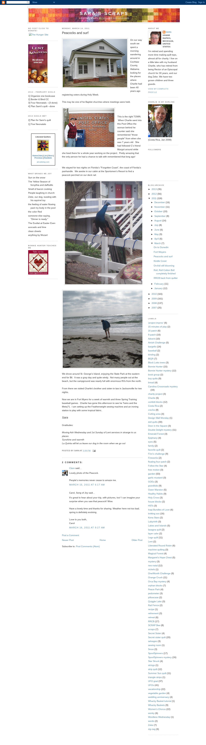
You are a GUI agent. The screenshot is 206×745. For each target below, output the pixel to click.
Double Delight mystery (160, 430)
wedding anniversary (158, 697)
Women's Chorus (157, 709)
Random (48, 158)
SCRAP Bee (154, 625)
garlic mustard (155, 477)
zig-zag (151, 729)
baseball (152, 350)
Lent (150, 541)
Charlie (151, 398)
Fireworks (153, 458)
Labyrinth (153, 521)
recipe (151, 609)
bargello (152, 346)
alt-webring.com (43, 162)
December (160, 202)
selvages (152, 641)
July (156, 225)
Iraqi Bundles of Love (159, 509)
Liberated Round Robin (160, 545)
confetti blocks (155, 402)
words (151, 721)
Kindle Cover (160, 261)
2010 (154, 294)
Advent (151, 338)
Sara (169, 32)
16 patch (152, 330)
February (159, 284)
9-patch (152, 334)
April (156, 238)
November (160, 207)
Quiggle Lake (155, 601)
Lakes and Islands (157, 525)
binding (151, 354)
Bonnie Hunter (155, 366)
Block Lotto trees (156, 362)
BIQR (151, 358)
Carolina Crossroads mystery (163, 386)
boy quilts (153, 378)
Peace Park (154, 589)
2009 (154, 298)
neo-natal (153, 565)
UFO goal (153, 681)
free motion (154, 469)
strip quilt (152, 669)
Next (50, 156)
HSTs (150, 505)
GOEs (151, 481)
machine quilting (156, 549)
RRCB (151, 621)
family (151, 445)
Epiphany (153, 438)
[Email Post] (93, 451)
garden (151, 473)
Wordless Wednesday (159, 717)
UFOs (151, 685)
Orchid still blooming (164, 265)
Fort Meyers (160, 252)
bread (151, 382)
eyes (150, 441)
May (156, 234)
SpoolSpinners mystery (160, 657)
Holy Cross (153, 497)
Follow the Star (155, 465)
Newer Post (68, 540)
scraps (151, 629)
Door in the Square (157, 425)
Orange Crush (155, 577)
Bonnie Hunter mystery (159, 370)
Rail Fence (153, 605)
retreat (151, 617)
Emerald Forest (156, 434)
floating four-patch (157, 461)
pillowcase (153, 597)
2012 (154, 194)
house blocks (154, 501)
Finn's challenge (156, 454)
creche (151, 410)
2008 (154, 303)
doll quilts (153, 422)
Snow (151, 649)
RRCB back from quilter (166, 278)
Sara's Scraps (104, 13)
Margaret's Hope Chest (160, 557)
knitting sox (153, 513)
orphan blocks (155, 585)
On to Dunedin (161, 247)
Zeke (150, 725)
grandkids (153, 485)
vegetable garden (157, 693)
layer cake (153, 533)
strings (151, 665)
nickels (151, 569)
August (158, 220)
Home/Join (37, 156)
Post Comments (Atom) (88, 546)
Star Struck (153, 661)
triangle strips (155, 677)
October (158, 211)
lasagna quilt (154, 529)
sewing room (154, 645)
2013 (154, 189)
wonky (151, 713)
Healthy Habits (155, 493)
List (45, 156)
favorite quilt (154, 449)
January (158, 288)
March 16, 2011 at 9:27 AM (87, 527)
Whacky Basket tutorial (159, 701)
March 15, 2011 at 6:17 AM (87, 484)
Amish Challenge (156, 342)
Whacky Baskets (156, 705)
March (157, 243)
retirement (153, 613)
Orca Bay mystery (157, 581)
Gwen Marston (155, 489)
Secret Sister (154, 633)
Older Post (137, 540)
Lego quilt (153, 537)
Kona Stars (153, 517)
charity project (155, 394)
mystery (152, 561)
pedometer (153, 593)
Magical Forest (155, 553)
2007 (154, 307)
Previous (38, 158)
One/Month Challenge (159, 573)
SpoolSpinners (155, 653)
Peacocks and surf (75, 33)
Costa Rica (153, 406)
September (160, 216)
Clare (72, 468)
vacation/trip (154, 689)
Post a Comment (70, 535)
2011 (154, 198)
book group (154, 374)
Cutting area (154, 414)
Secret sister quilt (157, 637)
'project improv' (156, 322)
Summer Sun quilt (157, 673)
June (157, 229)
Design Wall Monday (158, 418)
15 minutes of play (157, 326)
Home (103, 540)
